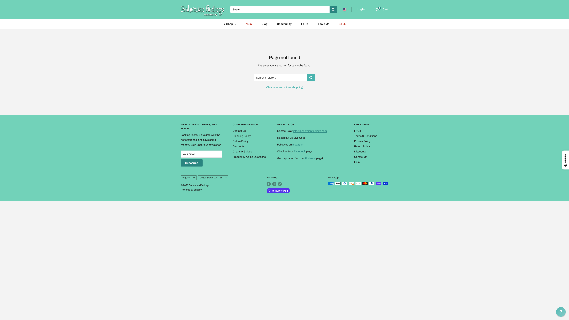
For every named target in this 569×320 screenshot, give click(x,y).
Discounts (238, 146)
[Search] (333, 9)
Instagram (298, 144)
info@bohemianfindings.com (310, 130)
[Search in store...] (311, 77)
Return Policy (240, 141)
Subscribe (191, 162)
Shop (229, 24)
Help (357, 162)
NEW (249, 24)
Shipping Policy (242, 136)
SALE (342, 24)
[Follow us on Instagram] (274, 184)
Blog (264, 24)
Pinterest (310, 158)
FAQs (304, 24)
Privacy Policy (362, 141)
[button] (561, 312)
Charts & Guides (242, 151)
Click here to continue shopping (284, 87)
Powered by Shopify (191, 189)
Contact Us (239, 130)
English (186, 177)
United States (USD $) (211, 177)
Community (284, 24)
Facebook (300, 151)
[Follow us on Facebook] (269, 184)
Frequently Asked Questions (249, 156)
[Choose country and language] (344, 9)
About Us (323, 24)
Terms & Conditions (365, 136)
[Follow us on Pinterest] (280, 184)
